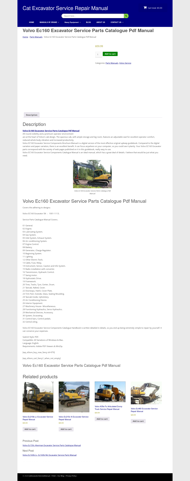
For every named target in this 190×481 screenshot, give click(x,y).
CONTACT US (116, 22)
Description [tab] (31, 115)
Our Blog (60, 476)
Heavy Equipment (71, 22)
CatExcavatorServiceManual (39, 476)
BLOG (88, 22)
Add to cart (110, 54)
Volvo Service (125, 63)
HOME (31, 22)
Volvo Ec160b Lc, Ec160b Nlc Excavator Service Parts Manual (50, 455)
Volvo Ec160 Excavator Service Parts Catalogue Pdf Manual (51, 130)
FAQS (54, 476)
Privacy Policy (71, 476)
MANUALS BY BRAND (48, 22)
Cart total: (154, 8)
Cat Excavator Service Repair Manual (65, 7)
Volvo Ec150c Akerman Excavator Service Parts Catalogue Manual (52, 445)
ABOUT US (100, 22)
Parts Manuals (36, 37)
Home (25, 37)
